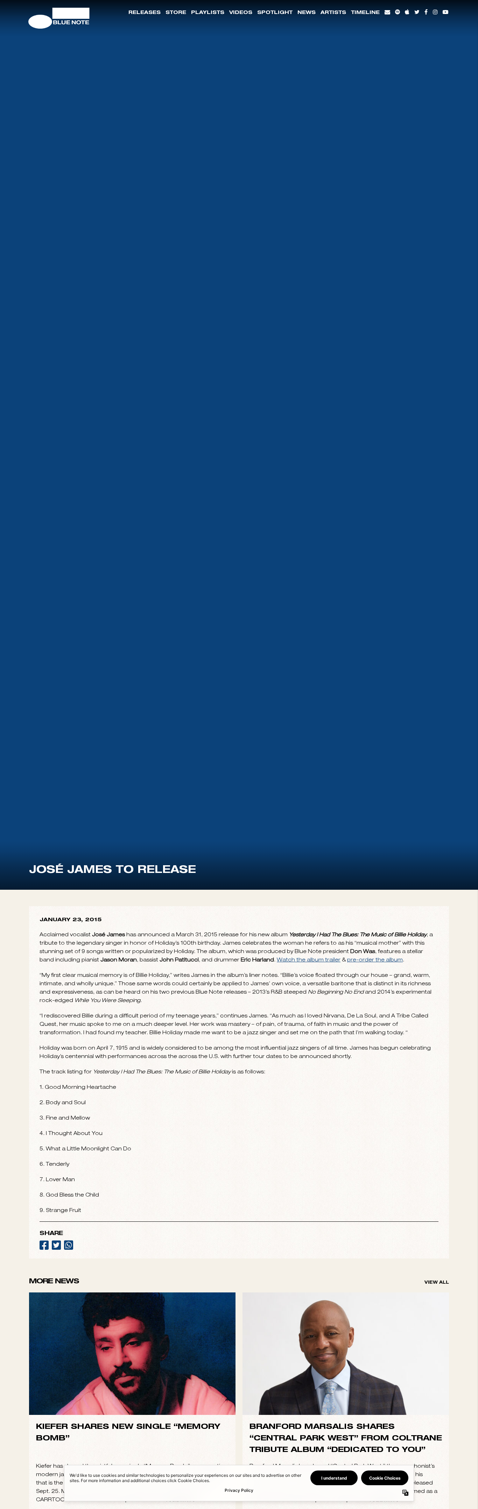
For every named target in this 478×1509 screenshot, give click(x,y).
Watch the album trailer (308, 1149)
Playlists (207, 12)
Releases (144, 12)
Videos (240, 12)
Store (176, 12)
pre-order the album (375, 1149)
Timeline (365, 12)
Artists (333, 12)
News (306, 12)
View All (436, 1471)
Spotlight (275, 12)
